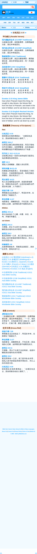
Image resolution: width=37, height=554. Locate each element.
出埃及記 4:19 (7, 134)
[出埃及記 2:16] (34, 253)
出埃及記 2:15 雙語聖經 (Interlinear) (16, 257)
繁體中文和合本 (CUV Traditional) (15, 77)
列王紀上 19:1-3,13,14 (11, 153)
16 (25, 318)
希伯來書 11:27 (8, 199)
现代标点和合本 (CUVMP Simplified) (16, 48)
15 (2, 316)
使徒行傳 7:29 (7, 190)
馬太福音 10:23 (8, 180)
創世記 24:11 (7, 225)
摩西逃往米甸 (7, 314)
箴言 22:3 (6, 162)
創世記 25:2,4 (7, 212)
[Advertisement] (18, 390)
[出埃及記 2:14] (2, 253)
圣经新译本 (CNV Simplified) (13, 67)
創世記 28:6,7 (7, 142)
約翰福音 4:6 (7, 244)
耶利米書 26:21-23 (9, 168)
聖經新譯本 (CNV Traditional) (14, 56)
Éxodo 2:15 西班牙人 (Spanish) (14, 262)
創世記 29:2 (6, 233)
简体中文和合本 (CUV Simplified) (15, 88)
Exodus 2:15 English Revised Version (18, 112)
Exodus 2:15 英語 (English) (22, 269)
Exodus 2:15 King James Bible (15, 99)
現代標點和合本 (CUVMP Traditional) (17, 40)
